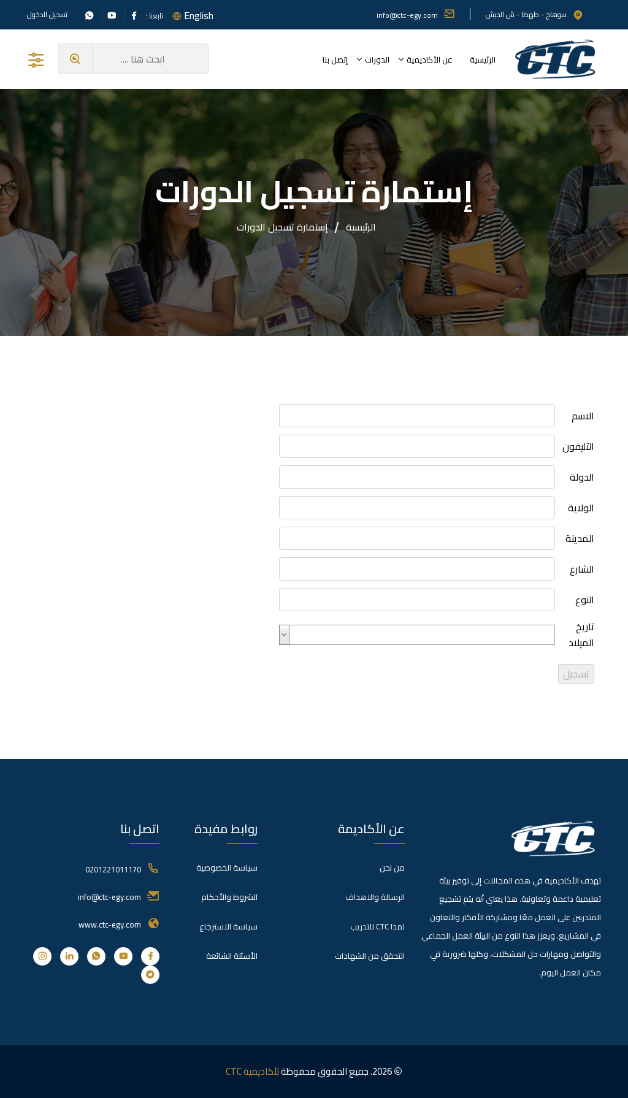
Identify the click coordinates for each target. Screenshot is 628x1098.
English (198, 15)
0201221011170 (113, 869)
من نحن (392, 867)
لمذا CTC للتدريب (377, 926)
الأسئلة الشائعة (232, 955)
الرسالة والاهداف (375, 897)
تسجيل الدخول (47, 14)
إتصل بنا (335, 59)
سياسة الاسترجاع (228, 926)
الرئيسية (483, 59)
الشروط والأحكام (229, 897)
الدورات (377, 59)
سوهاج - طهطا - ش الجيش (526, 14)
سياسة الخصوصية (227, 867)
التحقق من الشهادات (370, 955)
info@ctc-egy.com (407, 15)
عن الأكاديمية (430, 59)
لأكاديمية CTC (252, 1071)
